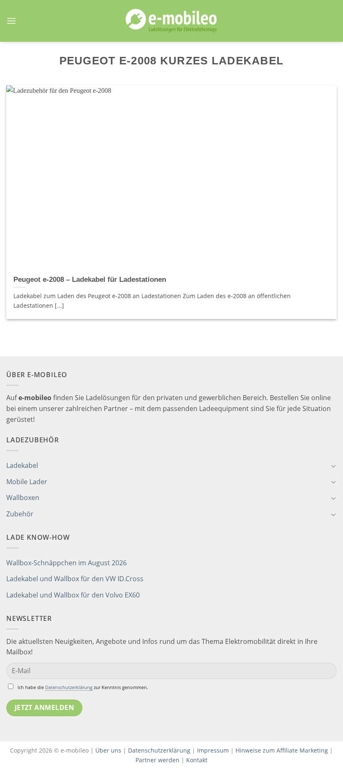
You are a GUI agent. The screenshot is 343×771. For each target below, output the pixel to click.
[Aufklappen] (333, 466)
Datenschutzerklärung (68, 687)
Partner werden (157, 760)
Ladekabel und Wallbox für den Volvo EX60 (73, 595)
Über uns (109, 750)
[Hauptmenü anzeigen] (11, 20)
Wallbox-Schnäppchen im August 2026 (66, 562)
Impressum (213, 750)
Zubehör (19, 513)
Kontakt (196, 760)
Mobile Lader (26, 481)
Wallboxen (22, 497)
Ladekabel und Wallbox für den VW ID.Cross (74, 578)
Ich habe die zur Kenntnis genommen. (83, 687)
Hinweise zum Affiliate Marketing (281, 750)
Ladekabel (22, 465)
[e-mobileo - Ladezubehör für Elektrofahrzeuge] (171, 21)
